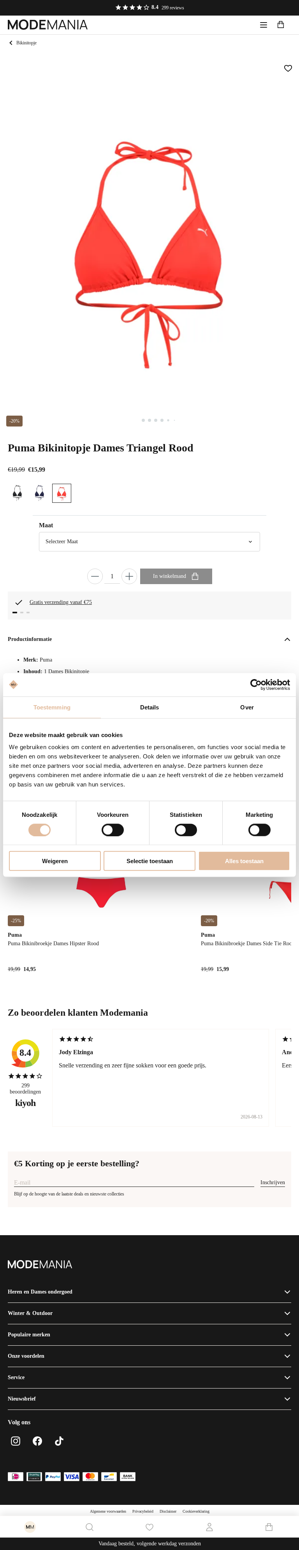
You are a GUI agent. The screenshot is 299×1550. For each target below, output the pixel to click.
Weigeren (55, 861)
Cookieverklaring (196, 1511)
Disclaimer (168, 1511)
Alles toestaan (244, 861)
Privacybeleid (142, 1511)
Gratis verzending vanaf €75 (61, 602)
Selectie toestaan (150, 861)
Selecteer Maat (62, 541)
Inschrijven (272, 1182)
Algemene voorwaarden (108, 1511)
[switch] (113, 829)
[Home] (48, 24)
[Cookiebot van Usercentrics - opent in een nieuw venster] (256, 684)
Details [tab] (149, 707)
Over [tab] (246, 707)
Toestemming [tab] (51, 707)
